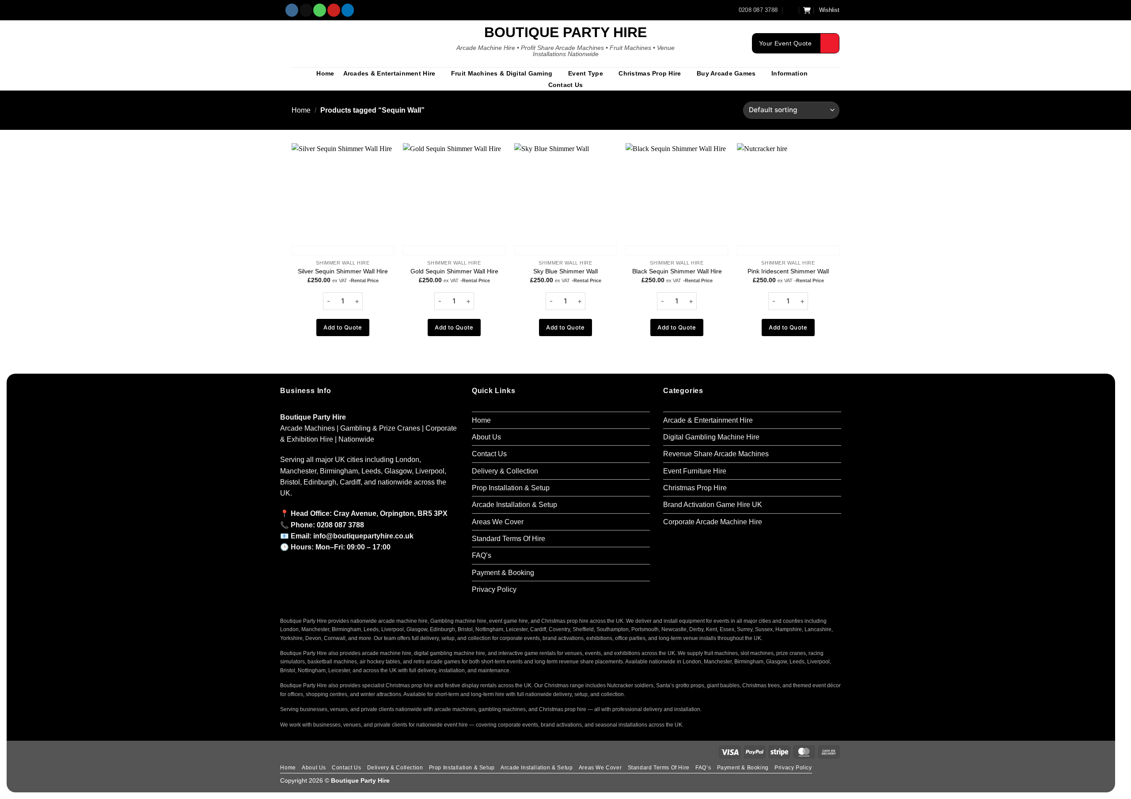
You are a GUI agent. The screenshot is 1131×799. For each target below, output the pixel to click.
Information (789, 73)
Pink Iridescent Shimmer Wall (788, 271)
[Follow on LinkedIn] (348, 10)
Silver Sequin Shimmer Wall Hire (343, 271)
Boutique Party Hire (565, 32)
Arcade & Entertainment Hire (708, 420)
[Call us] (319, 10)
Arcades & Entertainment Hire (389, 73)
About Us (486, 437)
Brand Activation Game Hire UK (712, 504)
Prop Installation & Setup (511, 488)
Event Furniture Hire (694, 471)
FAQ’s (481, 555)
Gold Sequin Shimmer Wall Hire (454, 271)
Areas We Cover (498, 522)
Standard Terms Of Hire (508, 538)
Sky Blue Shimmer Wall (565, 271)
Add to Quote (342, 327)
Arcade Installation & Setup (514, 504)
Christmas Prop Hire (650, 73)
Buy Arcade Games (726, 73)
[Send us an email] (306, 10)
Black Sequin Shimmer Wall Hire (677, 271)
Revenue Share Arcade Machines (716, 454)
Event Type (585, 73)
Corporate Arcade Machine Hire (712, 522)
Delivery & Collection (505, 471)
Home (325, 73)
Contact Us (565, 84)
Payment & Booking (503, 572)
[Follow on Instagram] (291, 10)
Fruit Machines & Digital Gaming (502, 73)
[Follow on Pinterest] (333, 10)
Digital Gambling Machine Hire (711, 437)
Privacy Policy (494, 589)
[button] (790, 10)
